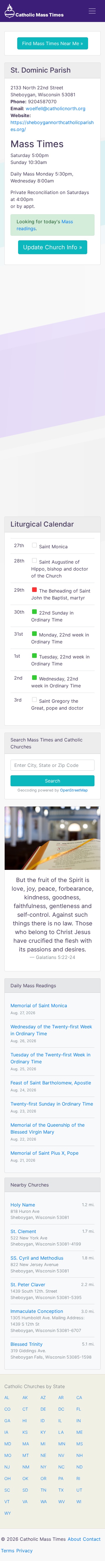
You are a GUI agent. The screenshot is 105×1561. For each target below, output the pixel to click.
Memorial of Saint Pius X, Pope (44, 1153)
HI (24, 1420)
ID (43, 1420)
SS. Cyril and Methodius (36, 1258)
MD (7, 1443)
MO (7, 1455)
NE (43, 1455)
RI (78, 1478)
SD (25, 1490)
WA (43, 1501)
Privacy (24, 1550)
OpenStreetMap (74, 790)
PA (60, 1478)
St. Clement (23, 1231)
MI (43, 1443)
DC (61, 1409)
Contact (92, 1539)
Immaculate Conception (36, 1311)
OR (43, 1478)
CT (25, 1409)
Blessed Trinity (26, 1344)
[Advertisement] (52, 324)
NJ (7, 1466)
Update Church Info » (52, 247)
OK (25, 1478)
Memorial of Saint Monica (38, 1005)
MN (61, 1443)
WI (78, 1501)
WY (7, 1513)
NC (61, 1466)
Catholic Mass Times (39, 15)
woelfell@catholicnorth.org (55, 108)
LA (61, 1432)
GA (7, 1420)
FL (78, 1409)
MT (25, 1455)
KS (25, 1432)
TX (61, 1490)
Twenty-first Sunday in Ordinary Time (51, 1104)
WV (61, 1501)
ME (79, 1432)
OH (7, 1478)
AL (6, 1397)
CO (7, 1409)
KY (43, 1432)
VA (24, 1501)
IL (60, 1420)
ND (79, 1466)
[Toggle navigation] (92, 11)
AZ (43, 1397)
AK (25, 1397)
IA (6, 1432)
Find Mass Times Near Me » (52, 43)
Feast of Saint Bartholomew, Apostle (50, 1083)
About (74, 1539)
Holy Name (22, 1205)
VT (7, 1501)
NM (25, 1466)
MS (79, 1443)
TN (43, 1490)
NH (79, 1455)
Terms (7, 1550)
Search (52, 781)
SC (7, 1490)
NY (43, 1466)
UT (79, 1490)
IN (78, 1420)
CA (79, 1397)
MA (25, 1443)
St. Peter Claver (27, 1284)
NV (61, 1455)
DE (43, 1409)
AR (61, 1397)
